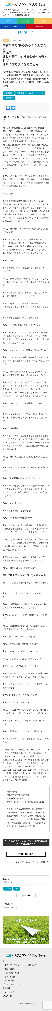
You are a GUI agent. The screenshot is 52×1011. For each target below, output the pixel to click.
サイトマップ (8, 992)
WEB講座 (39, 26)
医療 (8, 21)
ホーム (5, 961)
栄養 (43, 21)
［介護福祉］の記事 (11, 973)
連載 (17, 889)
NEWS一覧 (7, 996)
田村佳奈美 (10, 98)
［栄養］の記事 (9, 977)
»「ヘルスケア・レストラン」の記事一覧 (29, 862)
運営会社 (6, 988)
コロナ (8, 889)
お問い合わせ (8, 980)
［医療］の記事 (9, 969)
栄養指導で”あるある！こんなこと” (30, 93)
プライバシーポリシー (12, 984)
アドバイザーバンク (13, 26)
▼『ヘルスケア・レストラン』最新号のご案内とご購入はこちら (26, 842)
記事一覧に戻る (26, 854)
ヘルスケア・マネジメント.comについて (20, 965)
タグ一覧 (26, 895)
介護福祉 (25, 21)
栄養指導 (9, 93)
